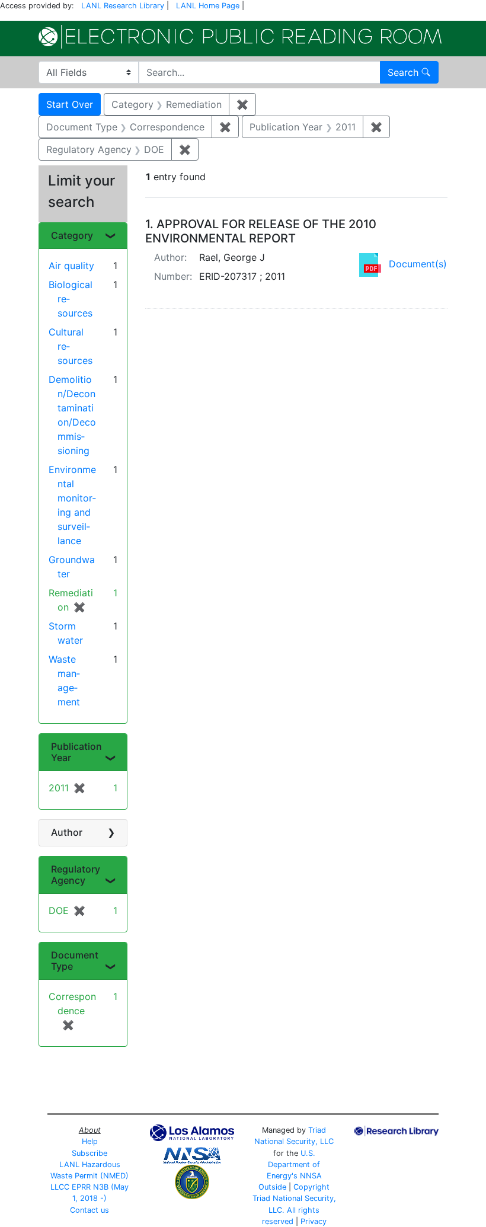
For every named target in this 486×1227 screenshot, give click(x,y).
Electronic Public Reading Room (240, 37)
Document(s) (418, 264)
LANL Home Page (207, 5)
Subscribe (89, 1153)
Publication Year (76, 751)
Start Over (69, 104)
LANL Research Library (122, 5)
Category (72, 235)
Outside (272, 1187)
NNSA (311, 1175)
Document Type (74, 960)
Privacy (313, 1221)
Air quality (71, 265)
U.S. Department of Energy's (294, 1164)
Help (90, 1141)
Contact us (89, 1210)
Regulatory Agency (75, 874)
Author (66, 832)
